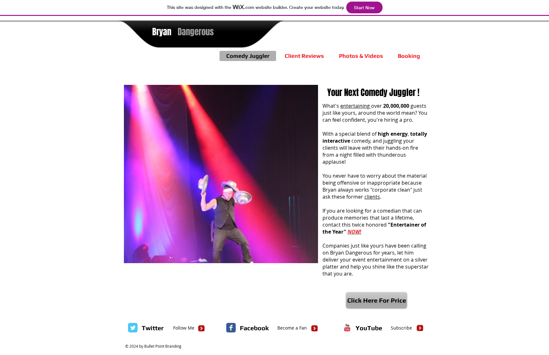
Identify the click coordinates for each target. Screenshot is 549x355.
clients (372, 196)
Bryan (161, 31)
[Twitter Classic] (133, 327)
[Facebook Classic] (231, 327)
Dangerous (196, 31)
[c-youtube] (347, 327)
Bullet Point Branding (162, 346)
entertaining (355, 105)
